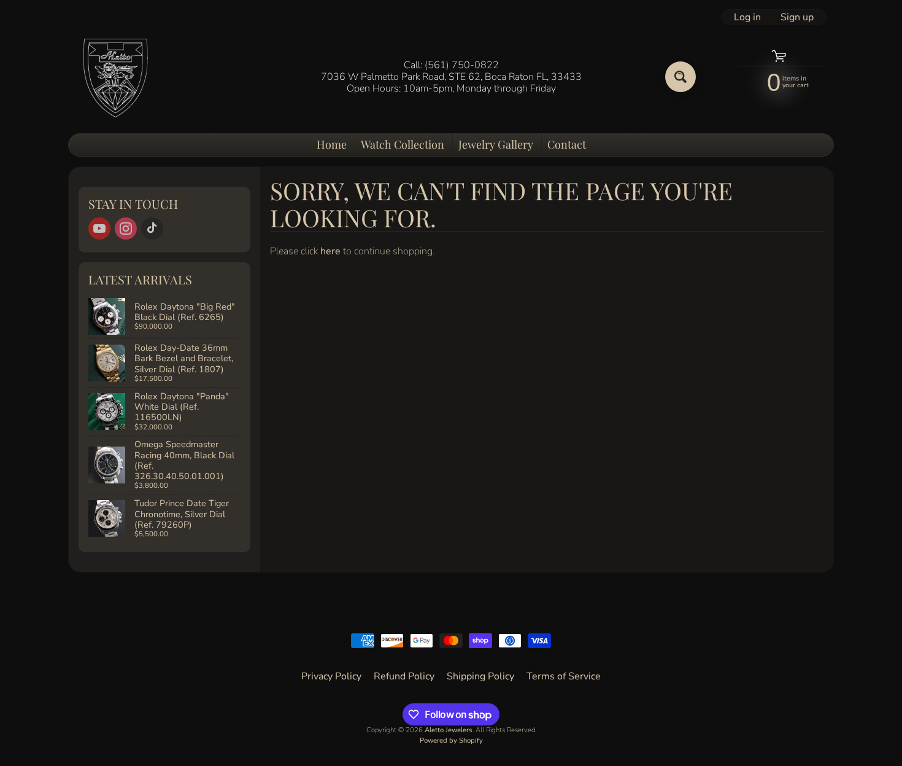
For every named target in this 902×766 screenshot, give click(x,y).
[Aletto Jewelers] (114, 77)
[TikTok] (152, 228)
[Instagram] (126, 228)
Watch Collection (402, 144)
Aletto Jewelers (448, 730)
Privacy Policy (331, 676)
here (330, 251)
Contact (566, 144)
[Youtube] (99, 228)
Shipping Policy (480, 676)
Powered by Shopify (451, 740)
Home (332, 144)
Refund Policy (404, 676)
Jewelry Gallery (495, 144)
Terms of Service (563, 676)
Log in (747, 17)
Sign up (797, 17)
